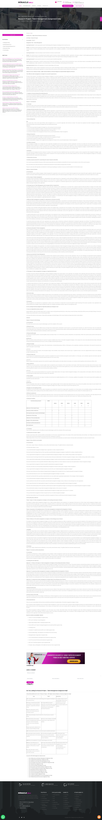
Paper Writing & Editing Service (9, 46)
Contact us (45, 5)
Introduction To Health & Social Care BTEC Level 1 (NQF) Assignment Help (41, 629)
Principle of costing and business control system (10, 96)
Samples (34, 5)
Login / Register (78, 5)
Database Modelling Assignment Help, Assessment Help (11, 74)
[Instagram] (24, 817)
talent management (38, 177)
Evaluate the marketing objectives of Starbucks (9, 80)
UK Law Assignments (68, 806)
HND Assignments (56, 794)
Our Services (5, 39)
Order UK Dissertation (46, 800)
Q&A (24, 799)
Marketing (66, 804)
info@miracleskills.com (79, 2)
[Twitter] (22, 817)
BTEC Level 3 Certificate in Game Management (37, 620)
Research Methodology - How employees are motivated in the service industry (43, 632)
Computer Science (79, 801)
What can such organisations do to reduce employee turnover (12, 58)
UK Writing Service (32, 627)
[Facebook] (19, 817)
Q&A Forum (4, 55)
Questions (44, 807)
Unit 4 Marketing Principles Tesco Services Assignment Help (11, 63)
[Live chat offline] (99, 817)
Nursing (54, 806)
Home (20, 5)
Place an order (12, 34)
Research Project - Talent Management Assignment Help (37, 16)
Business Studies (56, 804)
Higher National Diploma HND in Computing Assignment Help (39, 622)
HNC (54, 798)
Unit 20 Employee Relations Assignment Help (9, 85)
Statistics (66, 800)
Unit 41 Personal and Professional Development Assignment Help (40, 639)
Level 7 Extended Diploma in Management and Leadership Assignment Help (42, 637)
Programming (78, 805)
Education (77, 796)
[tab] (13, 39)
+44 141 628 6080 (27, 803)
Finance (65, 796)
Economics (66, 798)
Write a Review (31, 802)
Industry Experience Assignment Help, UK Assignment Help (11, 102)
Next (31, 33)
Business (77, 807)
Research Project (34, 37)
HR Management (79, 809)
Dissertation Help (6, 48)
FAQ (101, 19)
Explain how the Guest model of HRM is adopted (10, 107)
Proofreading (5, 50)
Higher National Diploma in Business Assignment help (51, 71)
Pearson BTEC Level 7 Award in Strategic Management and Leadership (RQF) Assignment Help (45, 625)
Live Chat (60, 1)
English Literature (79, 794)
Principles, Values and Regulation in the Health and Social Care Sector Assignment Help (44, 644)
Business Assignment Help (39, 306)
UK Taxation (66, 808)
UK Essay (43, 796)
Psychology (55, 808)
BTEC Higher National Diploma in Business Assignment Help (59, 693)
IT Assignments (78, 803)
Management (66, 802)
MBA (54, 800)
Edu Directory (44, 809)
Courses (39, 5)
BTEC (54, 796)
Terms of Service (23, 807)
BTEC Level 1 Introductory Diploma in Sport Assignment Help (39, 642)
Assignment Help (26, 5)
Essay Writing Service (7, 44)
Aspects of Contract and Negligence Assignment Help (38, 617)
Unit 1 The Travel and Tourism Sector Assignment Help (11, 91)
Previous (28, 33)
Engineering (55, 802)
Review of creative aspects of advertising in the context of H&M (12, 69)
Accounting (66, 794)
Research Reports (45, 802)
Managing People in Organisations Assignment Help (38, 634)
